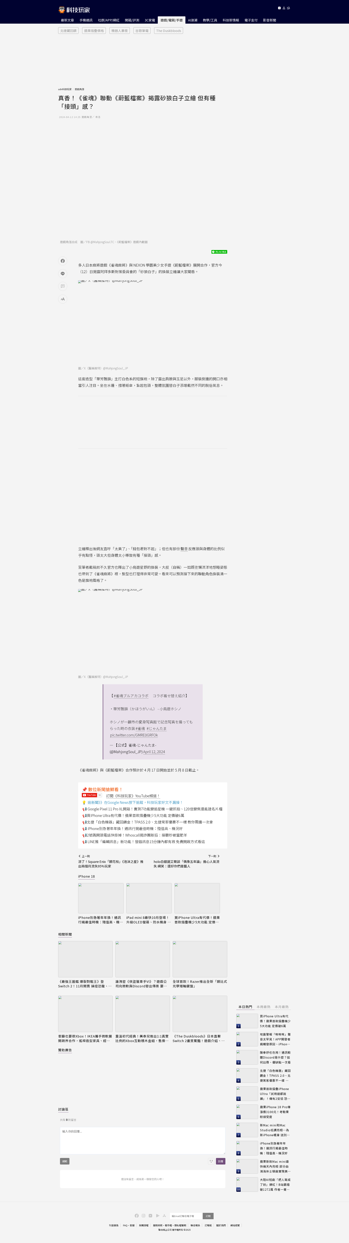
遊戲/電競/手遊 (172, 20)
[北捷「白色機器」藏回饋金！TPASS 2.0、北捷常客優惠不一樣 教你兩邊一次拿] (247, 1075)
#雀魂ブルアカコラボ (131, 695)
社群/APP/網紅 (108, 20)
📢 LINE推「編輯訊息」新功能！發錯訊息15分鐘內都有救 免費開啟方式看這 (143, 841)
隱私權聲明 (180, 1225)
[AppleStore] (163, 1215)
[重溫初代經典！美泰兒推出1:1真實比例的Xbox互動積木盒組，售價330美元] (142, 1014)
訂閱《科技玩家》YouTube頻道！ (133, 795)
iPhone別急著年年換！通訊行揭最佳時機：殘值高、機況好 (100, 919)
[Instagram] (143, 1215)
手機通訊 (86, 20)
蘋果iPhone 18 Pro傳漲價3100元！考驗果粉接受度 (275, 1112)
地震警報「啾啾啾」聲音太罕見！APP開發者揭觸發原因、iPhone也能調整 (275, 1039)
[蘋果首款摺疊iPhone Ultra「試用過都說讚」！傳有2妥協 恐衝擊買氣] (247, 1093)
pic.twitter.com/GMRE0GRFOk (134, 735)
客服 (132, 1225)
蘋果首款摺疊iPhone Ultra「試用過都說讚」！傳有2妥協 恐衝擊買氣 (275, 1094)
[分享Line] (62, 273)
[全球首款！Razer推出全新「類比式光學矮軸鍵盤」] (200, 959)
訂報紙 (208, 1225)
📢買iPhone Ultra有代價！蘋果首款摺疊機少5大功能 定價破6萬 (133, 815)
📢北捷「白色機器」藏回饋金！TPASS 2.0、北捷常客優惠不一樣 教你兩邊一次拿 (147, 822)
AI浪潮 (192, 20)
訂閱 (208, 1216)
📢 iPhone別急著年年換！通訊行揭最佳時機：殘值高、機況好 (132, 828)
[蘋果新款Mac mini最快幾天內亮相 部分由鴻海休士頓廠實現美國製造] (247, 1166)
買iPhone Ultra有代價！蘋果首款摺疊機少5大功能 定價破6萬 (197, 919)
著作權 (168, 1225)
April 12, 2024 (154, 751)
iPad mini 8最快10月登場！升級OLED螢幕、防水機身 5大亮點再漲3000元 (148, 919)
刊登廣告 (114, 1225)
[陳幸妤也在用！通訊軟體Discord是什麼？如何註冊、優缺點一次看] (247, 1057)
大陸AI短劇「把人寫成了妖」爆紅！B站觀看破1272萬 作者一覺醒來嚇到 (275, 1184)
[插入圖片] (211, 1161)
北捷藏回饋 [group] (68, 30)
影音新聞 (269, 20)
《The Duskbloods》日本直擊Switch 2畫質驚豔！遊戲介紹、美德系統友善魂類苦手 (199, 1038)
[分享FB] (62, 260)
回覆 (220, 1161)
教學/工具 (210, 20)
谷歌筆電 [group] (142, 30)
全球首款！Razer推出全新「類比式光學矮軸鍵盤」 (200, 983)
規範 (64, 1161)
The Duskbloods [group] (168, 30)
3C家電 (150, 20)
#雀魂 (140, 728)
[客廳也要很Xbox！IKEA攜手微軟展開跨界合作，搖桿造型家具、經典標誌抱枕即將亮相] (85, 1014)
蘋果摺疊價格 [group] (94, 30)
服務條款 (158, 1225)
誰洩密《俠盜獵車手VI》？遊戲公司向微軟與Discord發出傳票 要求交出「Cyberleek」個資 (141, 983)
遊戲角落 (79, 89)
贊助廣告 (65, 1049)
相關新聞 (65, 934)
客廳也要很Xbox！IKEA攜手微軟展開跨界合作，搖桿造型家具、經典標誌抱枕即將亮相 (85, 1038)
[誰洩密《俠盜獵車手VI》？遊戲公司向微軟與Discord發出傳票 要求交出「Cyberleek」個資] (142, 959)
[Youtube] (279, 8)
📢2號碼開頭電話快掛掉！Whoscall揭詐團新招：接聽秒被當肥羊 (134, 835)
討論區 (63, 1109)
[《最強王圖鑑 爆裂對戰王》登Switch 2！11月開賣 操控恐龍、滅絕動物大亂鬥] (85, 959)
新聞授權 (144, 1225)
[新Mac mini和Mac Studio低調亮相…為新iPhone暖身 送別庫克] (247, 1130)
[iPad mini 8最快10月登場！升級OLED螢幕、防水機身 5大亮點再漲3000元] (149, 898)
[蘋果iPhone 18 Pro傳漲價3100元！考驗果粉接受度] (247, 1112)
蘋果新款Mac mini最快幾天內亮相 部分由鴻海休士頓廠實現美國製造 (275, 1166)
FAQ (125, 1225)
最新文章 (67, 20)
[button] (284, 8)
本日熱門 (245, 1006)
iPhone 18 (86, 876)
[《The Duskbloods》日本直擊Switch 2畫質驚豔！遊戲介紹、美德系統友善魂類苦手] (200, 1014)
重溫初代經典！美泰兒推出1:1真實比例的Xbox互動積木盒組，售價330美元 (142, 1038)
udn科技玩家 (65, 89)
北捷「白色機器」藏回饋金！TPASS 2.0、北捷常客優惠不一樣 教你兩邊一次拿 (275, 1075)
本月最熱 (282, 1006)
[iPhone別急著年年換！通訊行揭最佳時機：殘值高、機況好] (101, 898)
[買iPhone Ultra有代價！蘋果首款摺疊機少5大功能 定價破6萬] (197, 898)
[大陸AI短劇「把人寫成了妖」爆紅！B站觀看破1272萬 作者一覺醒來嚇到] (247, 1184)
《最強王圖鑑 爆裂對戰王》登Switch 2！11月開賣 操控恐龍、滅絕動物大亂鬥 (85, 983)
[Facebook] (136, 1215)
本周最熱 (263, 1006)
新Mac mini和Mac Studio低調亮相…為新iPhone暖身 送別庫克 (275, 1130)
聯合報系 (195, 1225)
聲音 (184, 548)
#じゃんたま (157, 728)
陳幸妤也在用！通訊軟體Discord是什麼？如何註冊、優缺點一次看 (275, 1057)
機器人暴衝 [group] (119, 30)
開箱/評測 (132, 20)
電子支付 (251, 20)
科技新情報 (231, 20)
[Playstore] (156, 1215)
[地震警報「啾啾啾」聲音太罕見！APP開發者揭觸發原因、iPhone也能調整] (247, 1039)
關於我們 (221, 1225)
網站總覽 (235, 1225)
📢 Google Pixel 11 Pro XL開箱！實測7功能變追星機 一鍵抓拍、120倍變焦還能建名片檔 (152, 808)
